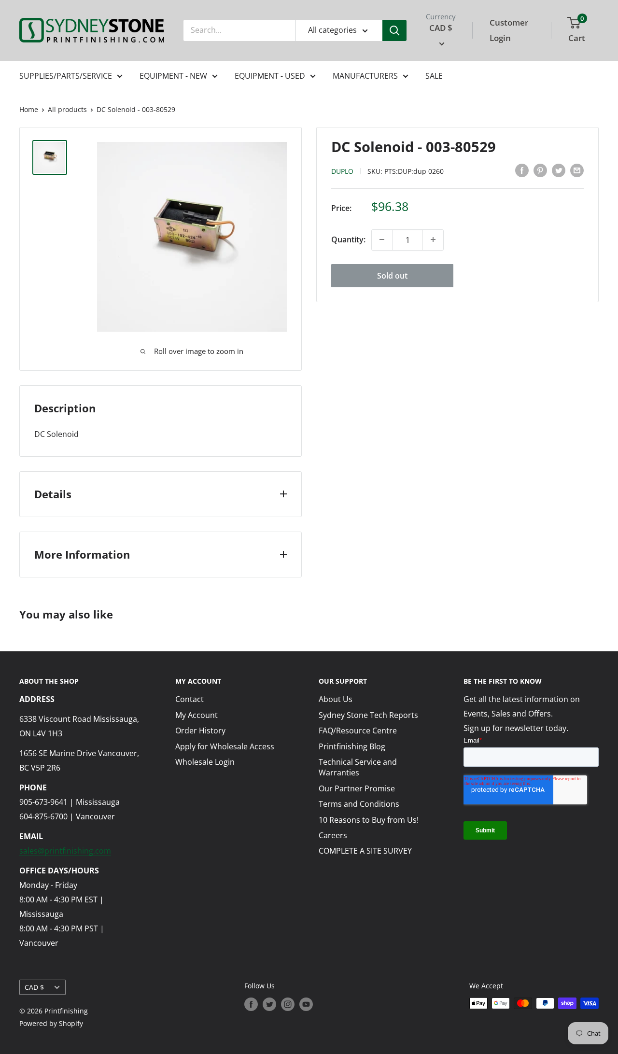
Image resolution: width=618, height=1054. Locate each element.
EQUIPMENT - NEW (173, 75)
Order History (200, 730)
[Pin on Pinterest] (540, 170)
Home (28, 109)
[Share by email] (577, 170)
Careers (333, 835)
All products (67, 109)
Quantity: (348, 239)
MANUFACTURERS (365, 75)
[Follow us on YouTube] (306, 1004)
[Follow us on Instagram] (288, 1004)
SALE (434, 75)
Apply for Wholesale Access (224, 746)
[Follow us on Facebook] (251, 1004)
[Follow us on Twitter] (269, 1004)
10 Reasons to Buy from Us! (369, 820)
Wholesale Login (205, 762)
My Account (196, 715)
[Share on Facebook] (522, 170)
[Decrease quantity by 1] (382, 239)
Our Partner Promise (357, 788)
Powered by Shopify (51, 1023)
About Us (335, 699)
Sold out (392, 275)
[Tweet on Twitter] (558, 170)
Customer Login (509, 30)
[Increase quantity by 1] (433, 239)
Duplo (342, 170)
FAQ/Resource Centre (358, 730)
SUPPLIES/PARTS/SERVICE (65, 75)
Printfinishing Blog (352, 746)
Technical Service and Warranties (358, 767)
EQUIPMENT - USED (270, 75)
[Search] (394, 30)
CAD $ (34, 987)
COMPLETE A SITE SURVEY (365, 850)
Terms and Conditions (359, 804)
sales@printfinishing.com (65, 850)
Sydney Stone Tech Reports (368, 715)
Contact (189, 699)
